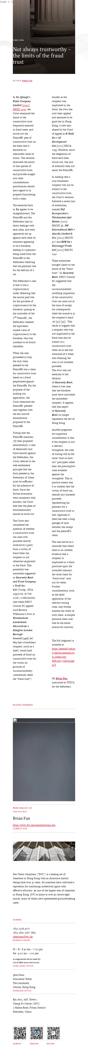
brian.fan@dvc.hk (22, 808)
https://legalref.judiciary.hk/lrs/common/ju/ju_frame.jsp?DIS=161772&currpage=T (63, 657)
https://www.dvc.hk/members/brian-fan (34, 825)
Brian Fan (27, 80)
